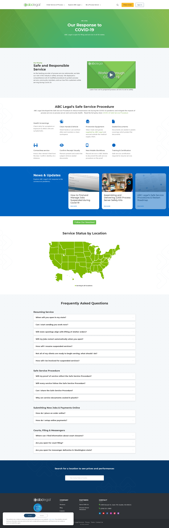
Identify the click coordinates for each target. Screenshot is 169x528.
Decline (42, 515)
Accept (30, 515)
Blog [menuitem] (61, 508)
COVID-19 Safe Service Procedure (115, 113)
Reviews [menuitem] (62, 504)
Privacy (87, 522)
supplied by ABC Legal (94, 132)
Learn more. (52, 519)
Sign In (139, 5)
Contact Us (99, 522)
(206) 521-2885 (105, 508)
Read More (74, 206)
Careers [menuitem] (62, 511)
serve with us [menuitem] (84, 504)
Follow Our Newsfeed (85, 222)
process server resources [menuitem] (84, 508)
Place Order (127, 5)
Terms (93, 522)
